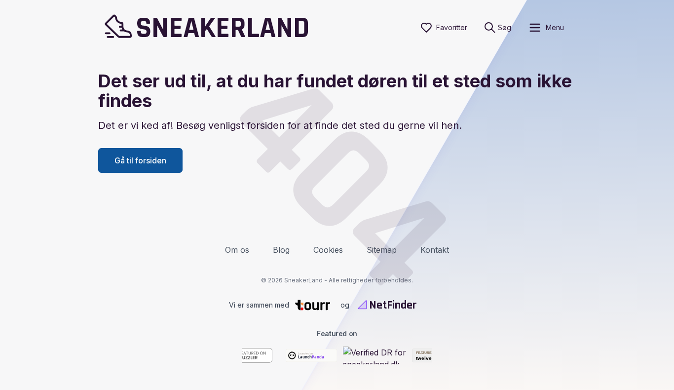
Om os (237, 250)
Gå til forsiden (140, 160)
